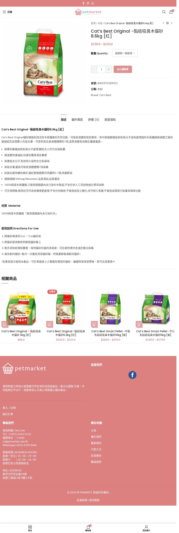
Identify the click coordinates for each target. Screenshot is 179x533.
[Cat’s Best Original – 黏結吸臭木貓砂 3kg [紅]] (21, 308)
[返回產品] (167, 23)
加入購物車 (122, 69)
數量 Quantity (99, 53)
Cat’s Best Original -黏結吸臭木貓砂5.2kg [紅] (66, 333)
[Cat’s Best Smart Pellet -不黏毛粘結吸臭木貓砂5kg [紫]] (155, 308)
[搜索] (163, 11)
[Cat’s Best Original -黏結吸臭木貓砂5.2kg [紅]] (66, 308)
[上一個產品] (163, 23)
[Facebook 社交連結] (83, 3)
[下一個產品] (172, 23)
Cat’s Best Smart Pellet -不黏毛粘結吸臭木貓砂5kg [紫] (155, 333)
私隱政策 (82, 500)
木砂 (100, 23)
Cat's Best (105, 95)
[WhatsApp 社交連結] (92, 3)
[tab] (63, 119)
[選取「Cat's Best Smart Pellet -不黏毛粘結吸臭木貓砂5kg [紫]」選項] (139, 324)
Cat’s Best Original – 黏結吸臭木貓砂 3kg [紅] (21, 333)
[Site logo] (88, 11)
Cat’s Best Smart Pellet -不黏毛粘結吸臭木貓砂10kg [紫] (110, 333)
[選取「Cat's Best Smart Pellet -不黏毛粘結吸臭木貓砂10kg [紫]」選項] (94, 324)
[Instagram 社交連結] (87, 3)
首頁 (93, 23)
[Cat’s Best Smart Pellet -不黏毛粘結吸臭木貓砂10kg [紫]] (110, 308)
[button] (4, 324)
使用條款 (94, 500)
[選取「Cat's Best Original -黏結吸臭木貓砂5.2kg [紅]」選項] (49, 324)
